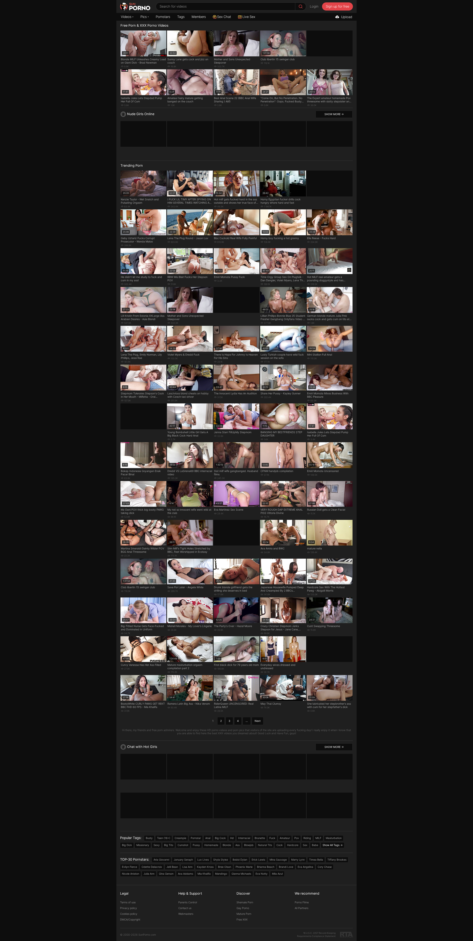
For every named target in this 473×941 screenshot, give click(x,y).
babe (315, 845)
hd (232, 838)
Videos (126, 17)
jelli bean (172, 866)
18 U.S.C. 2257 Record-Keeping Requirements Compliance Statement (316, 934)
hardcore (292, 845)
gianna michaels (241, 873)
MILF (318, 838)
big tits (168, 845)
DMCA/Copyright (130, 919)
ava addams (185, 873)
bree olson (224, 866)
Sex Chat (224, 17)
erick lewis (258, 859)
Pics (143, 17)
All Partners (301, 908)
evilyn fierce (129, 866)
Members (199, 17)
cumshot (183, 845)
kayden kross (205, 866)
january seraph (183, 859)
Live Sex (248, 17)
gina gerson (166, 873)
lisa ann (187, 866)
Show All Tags (331, 845)
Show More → (334, 114)
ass (237, 845)
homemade (211, 845)
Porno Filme (302, 902)
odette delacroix (152, 866)
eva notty (262, 873)
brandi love (286, 866)
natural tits (265, 845)
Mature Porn (243, 913)
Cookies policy (128, 913)
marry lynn (298, 859)
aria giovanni (161, 859)
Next (258, 720)
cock (279, 845)
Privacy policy (128, 908)
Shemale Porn (244, 902)
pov (296, 838)
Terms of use (128, 902)
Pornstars (163, 17)
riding (307, 838)
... (247, 720)
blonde (227, 845)
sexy (157, 845)
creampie (180, 838)
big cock (220, 838)
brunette (260, 838)
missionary (142, 845)
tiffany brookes (336, 859)
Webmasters (185, 913)
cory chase (325, 866)
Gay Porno (242, 908)
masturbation (334, 838)
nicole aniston (130, 873)
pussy (196, 845)
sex (305, 845)
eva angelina (305, 866)
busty (149, 838)
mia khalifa (204, 873)
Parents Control (187, 902)
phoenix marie (244, 866)
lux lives (203, 859)
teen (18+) (163, 838)
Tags (181, 17)
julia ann (149, 873)
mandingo (221, 873)
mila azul (277, 873)
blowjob (248, 845)
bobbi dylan (240, 859)
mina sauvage (278, 859)
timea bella (316, 859)
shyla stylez (220, 859)
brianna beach (265, 866)
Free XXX (242, 919)
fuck (272, 838)
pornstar (196, 838)
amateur (285, 838)
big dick (127, 845)
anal (207, 838)
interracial (244, 838)
